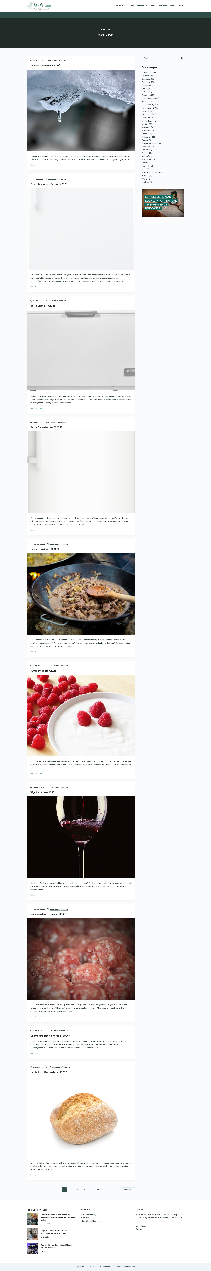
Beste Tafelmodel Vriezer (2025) (49, 184)
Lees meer (34, 165)
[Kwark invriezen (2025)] (81, 715)
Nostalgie (162, 6)
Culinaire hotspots (77, 15)
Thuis (144, 169)
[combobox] (161, 58)
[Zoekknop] (182, 58)
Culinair (119, 6)
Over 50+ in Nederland (91, 1221)
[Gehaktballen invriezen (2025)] (81, 959)
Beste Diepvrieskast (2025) (46, 427)
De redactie (141, 1226)
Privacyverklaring (88, 1214)
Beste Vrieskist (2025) (43, 305)
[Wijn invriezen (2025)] (81, 837)
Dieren (145, 88)
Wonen (181, 6)
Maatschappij (147, 121)
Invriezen (62, 60)
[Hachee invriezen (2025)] (81, 594)
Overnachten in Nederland (118, 15)
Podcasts (164, 15)
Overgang (146, 137)
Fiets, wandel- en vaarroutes (97, 15)
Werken (180, 15)
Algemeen (134, 15)
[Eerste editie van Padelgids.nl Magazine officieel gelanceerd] (32, 1248)
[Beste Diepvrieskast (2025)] (81, 472)
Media (152, 6)
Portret (172, 15)
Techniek (145, 166)
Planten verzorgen (150, 143)
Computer (146, 79)
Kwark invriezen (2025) (43, 670)
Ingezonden (144, 15)
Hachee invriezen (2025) (44, 549)
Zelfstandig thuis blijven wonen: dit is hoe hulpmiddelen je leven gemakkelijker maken (58, 1217)
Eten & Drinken (148, 98)
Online (144, 133)
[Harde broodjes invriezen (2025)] (81, 1117)
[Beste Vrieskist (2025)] (81, 350)
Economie (146, 95)
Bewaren (145, 75)
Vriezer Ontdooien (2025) (45, 65)
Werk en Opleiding (150, 172)
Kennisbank (155, 15)
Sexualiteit (146, 159)
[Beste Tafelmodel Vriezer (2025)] (81, 229)
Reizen (172, 6)
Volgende (127, 1190)
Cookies (85, 1218)
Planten (145, 140)
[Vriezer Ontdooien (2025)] (81, 110)
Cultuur (130, 6)
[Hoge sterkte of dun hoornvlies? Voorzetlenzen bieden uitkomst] (32, 1233)
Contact (139, 1229)
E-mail (144, 92)
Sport (144, 163)
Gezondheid (142, 6)
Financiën (146, 101)
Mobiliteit (146, 127)
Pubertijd (146, 153)
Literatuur (146, 117)
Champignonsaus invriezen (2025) (50, 1035)
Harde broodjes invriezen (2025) (49, 1072)
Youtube (145, 182)
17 (98, 1190)
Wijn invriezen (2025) (43, 792)
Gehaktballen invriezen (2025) (48, 913)
